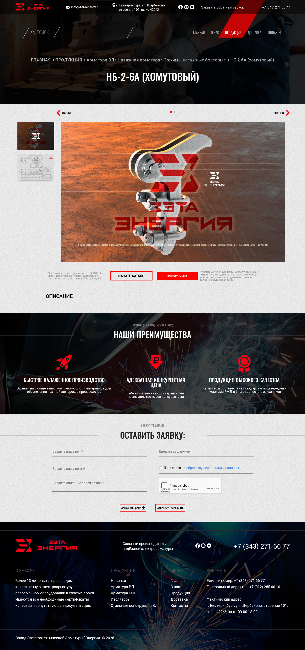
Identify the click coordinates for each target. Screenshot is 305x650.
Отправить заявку (168, 507)
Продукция (233, 33)
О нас (215, 33)
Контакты (274, 33)
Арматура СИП (124, 593)
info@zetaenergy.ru (85, 7)
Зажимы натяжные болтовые (195, 60)
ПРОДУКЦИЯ (68, 60)
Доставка (254, 33)
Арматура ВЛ (100, 60)
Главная (199, 33)
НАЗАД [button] (66, 113)
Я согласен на (201, 467)
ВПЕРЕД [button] (278, 113)
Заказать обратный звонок (222, 7)
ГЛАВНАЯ (41, 60)
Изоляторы (121, 599)
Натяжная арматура (139, 60)
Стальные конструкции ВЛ (134, 605)
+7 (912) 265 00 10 (264, 586)
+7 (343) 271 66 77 (276, 7)
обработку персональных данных (212, 467)
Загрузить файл (131, 507)
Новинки (118, 580)
